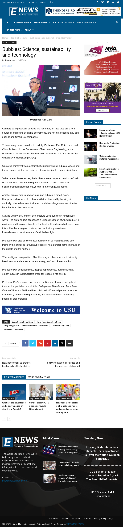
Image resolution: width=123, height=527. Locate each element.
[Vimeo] (107, 2)
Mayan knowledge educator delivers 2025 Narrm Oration (109, 133)
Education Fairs (85, 22)
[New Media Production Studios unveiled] (90, 146)
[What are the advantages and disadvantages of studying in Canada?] (14, 392)
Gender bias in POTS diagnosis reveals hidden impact (39, 406)
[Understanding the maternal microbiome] (90, 159)
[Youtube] (118, 2)
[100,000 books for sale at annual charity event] (49, 465)
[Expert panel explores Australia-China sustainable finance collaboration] (90, 172)
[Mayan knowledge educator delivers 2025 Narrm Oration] (90, 133)
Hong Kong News (11, 325)
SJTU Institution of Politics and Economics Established (63, 364)
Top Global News (20, 22)
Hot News (91, 198)
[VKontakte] (113, 2)
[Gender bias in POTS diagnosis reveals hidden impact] (41, 392)
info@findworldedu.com (14, 480)
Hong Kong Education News (49, 322)
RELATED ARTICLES (14, 377)
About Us (33, 2)
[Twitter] (102, 2)
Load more (101, 185)
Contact (43, 2)
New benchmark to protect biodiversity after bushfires (16, 364)
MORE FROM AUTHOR (39, 377)
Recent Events (93, 122)
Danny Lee (10, 60)
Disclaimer (76, 518)
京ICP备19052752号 (75, 524)
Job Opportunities (62, 22)
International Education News (35, 325)
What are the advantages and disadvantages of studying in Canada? (14, 406)
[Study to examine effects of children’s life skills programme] (49, 478)
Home (5, 38)
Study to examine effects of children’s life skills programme (67, 478)
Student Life (13, 30)
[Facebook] (97, 2)
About (28, 30)
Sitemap (87, 518)
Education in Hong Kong (22, 322)
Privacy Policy (100, 518)
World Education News (13, 329)
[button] (117, 22)
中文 (51, 2)
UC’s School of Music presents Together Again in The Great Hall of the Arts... (102, 475)
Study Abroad (41, 22)
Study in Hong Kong (60, 325)
